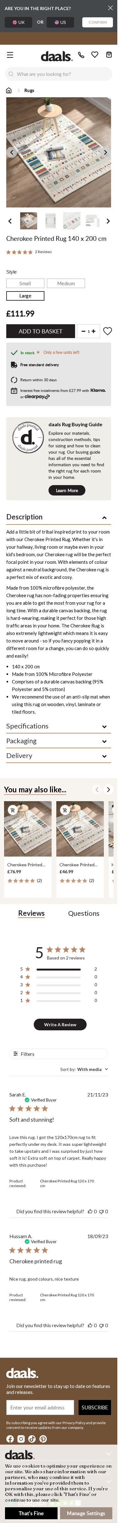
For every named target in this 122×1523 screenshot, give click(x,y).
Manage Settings (86, 1513)
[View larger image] (61, 152)
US (63, 22)
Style (11, 272)
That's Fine (31, 1513)
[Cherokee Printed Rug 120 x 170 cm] (28, 829)
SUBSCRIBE (95, 1407)
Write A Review (60, 1024)
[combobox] (64, 74)
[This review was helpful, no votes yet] (90, 1211)
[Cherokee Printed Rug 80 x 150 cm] (80, 829)
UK (21, 22)
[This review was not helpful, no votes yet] (101, 1211)
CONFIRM (98, 22)
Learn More (67, 490)
